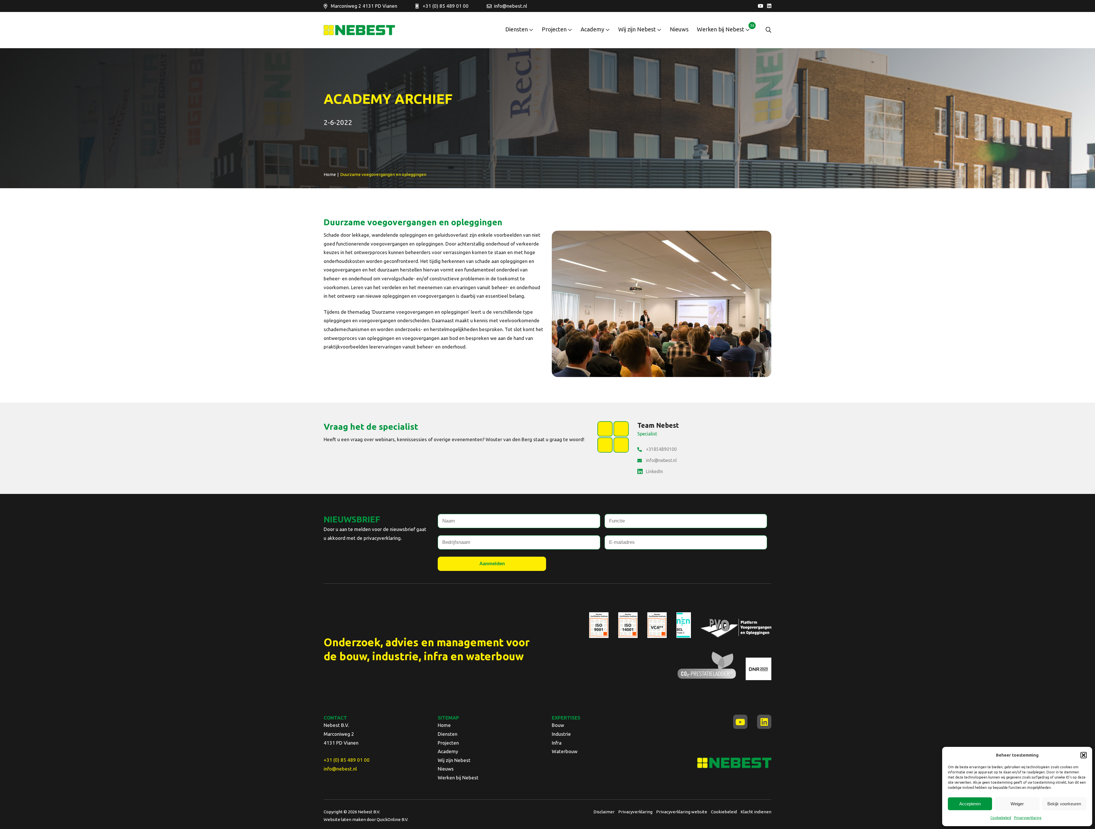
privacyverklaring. (383, 538)
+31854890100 (661, 449)
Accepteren (970, 803)
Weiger (1017, 803)
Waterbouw (564, 751)
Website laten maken (345, 819)
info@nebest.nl (510, 6)
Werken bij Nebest (720, 29)
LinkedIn (654, 471)
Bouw (558, 725)
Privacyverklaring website (681, 811)
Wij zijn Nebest (637, 29)
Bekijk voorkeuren (1064, 803)
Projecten (554, 29)
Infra (556, 742)
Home (444, 725)
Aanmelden (492, 563)
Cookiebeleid (1000, 818)
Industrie (561, 734)
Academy (592, 29)
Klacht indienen (756, 811)
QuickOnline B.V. (392, 819)
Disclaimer (604, 811)
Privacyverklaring (1027, 818)
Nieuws (679, 29)
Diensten (516, 29)
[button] (1083, 755)
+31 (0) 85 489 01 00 (446, 6)
